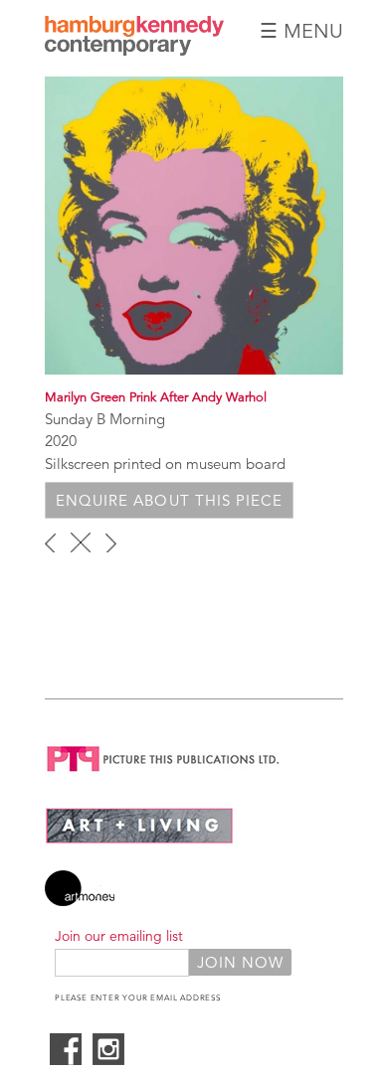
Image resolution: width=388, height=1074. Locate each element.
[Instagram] (108, 1059)
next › (110, 542)
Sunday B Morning (105, 418)
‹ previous (50, 542)
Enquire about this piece (169, 500)
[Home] (134, 50)
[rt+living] (139, 839)
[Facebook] (66, 1059)
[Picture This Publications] (164, 775)
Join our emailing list (119, 936)
